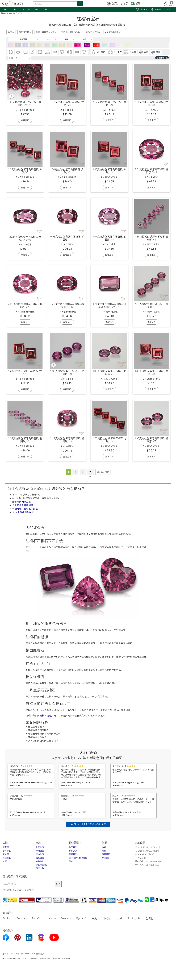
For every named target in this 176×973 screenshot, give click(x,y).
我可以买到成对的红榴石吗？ (43, 740)
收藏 (104, 847)
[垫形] (69, 52)
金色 (40, 45)
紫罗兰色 (112, 45)
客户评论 (73, 850)
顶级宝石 (7, 857)
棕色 (32, 45)
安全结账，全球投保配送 (25, 508)
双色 (10, 45)
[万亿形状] (47, 52)
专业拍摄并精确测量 (22, 505)
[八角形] (25, 52)
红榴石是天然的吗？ (38, 730)
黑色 (18, 45)
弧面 (5, 861)
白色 (120, 45)
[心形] (62, 52)
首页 (6, 9)
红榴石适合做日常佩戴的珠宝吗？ (45, 733)
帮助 (37, 9)
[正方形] (40, 52)
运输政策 (40, 854)
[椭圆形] (18, 52)
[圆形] (10, 52)
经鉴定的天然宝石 (21, 501)
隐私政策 (40, 857)
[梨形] (33, 52)
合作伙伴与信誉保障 (78, 857)
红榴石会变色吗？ (37, 737)
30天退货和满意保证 (23, 512)
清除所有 (161, 57)
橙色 (69, 45)
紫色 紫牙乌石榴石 (87, 45)
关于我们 (73, 847)
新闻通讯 (106, 857)
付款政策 (40, 850)
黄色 (127, 45)
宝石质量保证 (42, 865)
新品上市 (26, 9)
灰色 (47, 45)
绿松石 (104, 45)
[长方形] (77, 52)
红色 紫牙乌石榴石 (96, 45)
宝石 (15, 9)
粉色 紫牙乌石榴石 (77, 45)
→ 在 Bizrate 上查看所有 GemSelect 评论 (88, 824)
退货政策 (40, 847)
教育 (47, 9)
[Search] (80, 3)
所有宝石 (7, 850)
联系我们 (73, 854)
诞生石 (6, 854)
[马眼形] (55, 52)
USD (169, 9)
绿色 (54, 45)
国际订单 (40, 868)
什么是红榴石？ (36, 726)
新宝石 (6, 847)
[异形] (84, 52)
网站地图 (106, 854)
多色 (62, 45)
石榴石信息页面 (48, 715)
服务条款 (40, 861)
